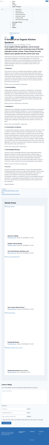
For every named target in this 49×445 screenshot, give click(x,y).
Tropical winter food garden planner (11, 193)
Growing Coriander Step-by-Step (10, 190)
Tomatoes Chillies (19, 17)
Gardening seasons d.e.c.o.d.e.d (18, 370)
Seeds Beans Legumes (20, 16)
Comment (4, 405)
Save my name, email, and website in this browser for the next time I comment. (23, 419)
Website (29, 416)
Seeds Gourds (18, 11)
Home (13, 1)
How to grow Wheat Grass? (16, 307)
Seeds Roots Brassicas (20, 14)
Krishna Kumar (9, 44)
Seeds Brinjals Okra (20, 12)
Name (29, 409)
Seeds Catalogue (16, 6)
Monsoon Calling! (13, 236)
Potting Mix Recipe (13, 342)
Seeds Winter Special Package (22, 19)
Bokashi (14, 24)
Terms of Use (32, 435)
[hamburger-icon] (46, 1)
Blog (6, 37)
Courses (14, 5)
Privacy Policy (32, 433)
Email (28, 412)
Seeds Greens (18, 9)
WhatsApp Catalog (17, 22)
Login (13, 25)
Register (14, 27)
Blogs (13, 3)
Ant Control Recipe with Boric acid (18, 251)
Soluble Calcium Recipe (15, 243)
